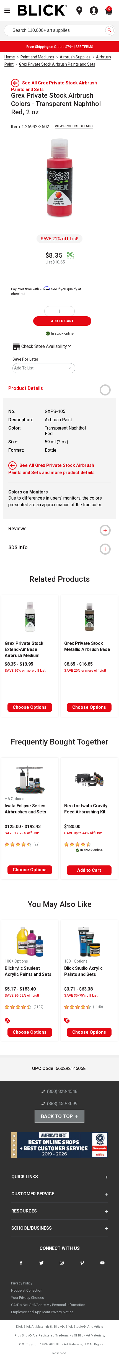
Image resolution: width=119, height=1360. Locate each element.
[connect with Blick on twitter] (41, 1266)
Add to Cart (89, 870)
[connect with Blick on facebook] (21, 1266)
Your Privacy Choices (27, 1298)
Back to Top (57, 1116)
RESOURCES (24, 1211)
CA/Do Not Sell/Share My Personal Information (48, 1305)
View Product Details (74, 126)
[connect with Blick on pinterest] (82, 1266)
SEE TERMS (84, 47)
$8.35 (54, 255)
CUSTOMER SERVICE (32, 1193)
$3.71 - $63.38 (78, 989)
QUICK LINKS (24, 1176)
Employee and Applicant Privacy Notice (42, 1312)
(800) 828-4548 (62, 1091)
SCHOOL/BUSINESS (31, 1228)
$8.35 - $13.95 (19, 664)
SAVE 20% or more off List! (25, 671)
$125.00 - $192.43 (23, 826)
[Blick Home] (43, 10)
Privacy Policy (21, 1283)
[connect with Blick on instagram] (61, 1266)
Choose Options (29, 707)
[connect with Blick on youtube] (102, 1266)
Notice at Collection (26, 1290)
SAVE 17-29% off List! (22, 833)
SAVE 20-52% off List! (22, 995)
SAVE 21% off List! (59, 238)
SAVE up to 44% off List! (83, 833)
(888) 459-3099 (62, 1103)
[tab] (59, 388)
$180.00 (72, 826)
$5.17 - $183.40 (20, 989)
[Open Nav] (7, 11)
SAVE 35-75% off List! (81, 995)
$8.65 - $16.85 (78, 664)
